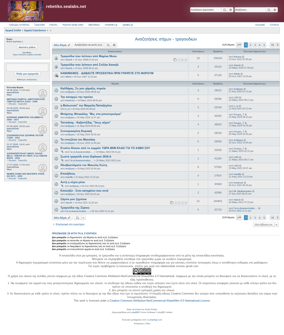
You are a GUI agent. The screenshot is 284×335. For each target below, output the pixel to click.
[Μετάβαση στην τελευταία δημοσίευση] (243, 56)
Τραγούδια (39, 24)
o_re (67, 109)
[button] (239, 44)
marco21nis (13, 92)
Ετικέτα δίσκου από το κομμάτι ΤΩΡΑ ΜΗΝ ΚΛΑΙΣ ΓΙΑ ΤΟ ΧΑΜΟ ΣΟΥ (105, 148)
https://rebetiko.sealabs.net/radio (27, 55)
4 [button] (259, 45)
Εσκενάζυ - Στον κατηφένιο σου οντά (84, 190)
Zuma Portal (151, 309)
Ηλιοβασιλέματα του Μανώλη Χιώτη (84, 165)
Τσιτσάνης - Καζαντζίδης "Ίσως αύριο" (86, 122)
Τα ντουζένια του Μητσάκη (78, 139)
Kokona (237, 56)
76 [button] (272, 45)
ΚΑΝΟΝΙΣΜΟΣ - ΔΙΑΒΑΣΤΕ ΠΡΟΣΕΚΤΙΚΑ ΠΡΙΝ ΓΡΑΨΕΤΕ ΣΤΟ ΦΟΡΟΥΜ (107, 73)
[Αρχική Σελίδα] (25, 11)
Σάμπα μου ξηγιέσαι (74, 199)
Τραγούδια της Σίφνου (75, 207)
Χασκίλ (68, 59)
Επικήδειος (68, 173)
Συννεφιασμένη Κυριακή (76, 131)
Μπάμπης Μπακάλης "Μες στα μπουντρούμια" (91, 114)
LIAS (236, 97)
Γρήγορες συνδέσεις (19, 24)
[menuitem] (139, 323)
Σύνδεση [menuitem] (274, 24)
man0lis (69, 177)
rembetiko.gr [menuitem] (111, 24)
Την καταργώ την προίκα (77, 97)
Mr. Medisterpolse (243, 191)
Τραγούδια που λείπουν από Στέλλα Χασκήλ (90, 64)
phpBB (135, 312)
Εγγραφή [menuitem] (260, 24)
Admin (68, 76)
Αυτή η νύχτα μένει (73, 182)
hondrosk (70, 100)
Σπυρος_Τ (239, 114)
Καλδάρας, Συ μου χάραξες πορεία (83, 88)
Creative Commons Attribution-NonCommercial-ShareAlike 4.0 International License (160, 300)
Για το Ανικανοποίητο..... (82, 152)
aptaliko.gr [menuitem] (128, 24)
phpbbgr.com (155, 320)
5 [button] (264, 45)
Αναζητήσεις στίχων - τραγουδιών (166, 39)
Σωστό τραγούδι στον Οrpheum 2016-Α (86, 156)
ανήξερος (70, 92)
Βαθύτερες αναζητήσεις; (27, 80)
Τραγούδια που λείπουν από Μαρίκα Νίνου (89, 56)
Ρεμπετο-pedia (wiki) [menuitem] (73, 24)
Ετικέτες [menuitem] (53, 24)
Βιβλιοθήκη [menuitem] (94, 24)
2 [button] (250, 45)
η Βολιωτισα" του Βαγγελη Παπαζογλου (86, 105)
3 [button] (255, 45)
